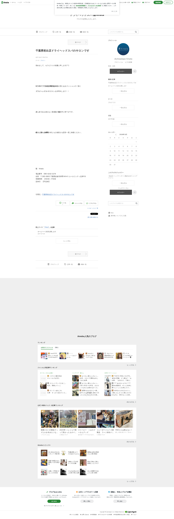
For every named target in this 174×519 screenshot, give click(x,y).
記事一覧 (58, 32)
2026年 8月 (123, 134)
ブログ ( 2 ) (111, 102)
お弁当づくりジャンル (47, 347)
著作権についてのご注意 (118, 215)
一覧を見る (123, 91)
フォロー (121, 71)
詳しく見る (87, 501)
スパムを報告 (74, 514)
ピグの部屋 (128, 62)
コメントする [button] (78, 203)
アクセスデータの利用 (106, 514)
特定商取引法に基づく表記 (122, 514)
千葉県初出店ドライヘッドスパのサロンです (62, 50)
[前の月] (116, 134)
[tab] (47, 347)
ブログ (42, 60)
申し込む (120, 501)
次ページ (78, 42)
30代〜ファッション (111, 373)
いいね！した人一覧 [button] (92, 208)
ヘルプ (134, 514)
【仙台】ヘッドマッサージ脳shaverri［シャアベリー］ (122, 177)
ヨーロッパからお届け (46, 373)
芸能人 (57, 347)
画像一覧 (72, 32)
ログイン (168, 2)
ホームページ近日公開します (117, 86)
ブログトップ (43, 32)
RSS (112, 213)
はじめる (54, 501)
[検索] (136, 32)
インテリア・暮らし (78, 373)
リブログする (92, 203)
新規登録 (158, 2)
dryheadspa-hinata (123, 59)
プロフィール (118, 62)
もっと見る (66, 241)
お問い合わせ (85, 514)
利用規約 (94, 514)
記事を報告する (94, 217)
